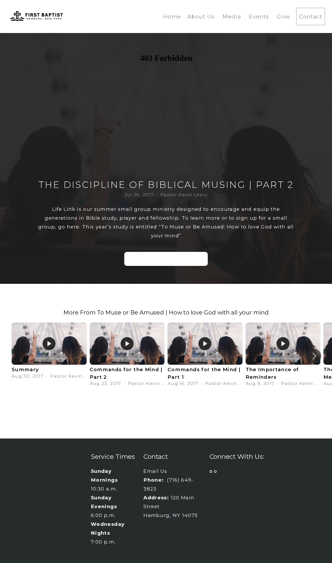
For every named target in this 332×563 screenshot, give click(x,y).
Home (172, 16)
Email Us (155, 471)
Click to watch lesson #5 (166, 258)
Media (233, 16)
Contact (310, 16)
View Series (166, 404)
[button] (314, 356)
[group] (49, 352)
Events (260, 16)
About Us (201, 16)
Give (283, 16)
